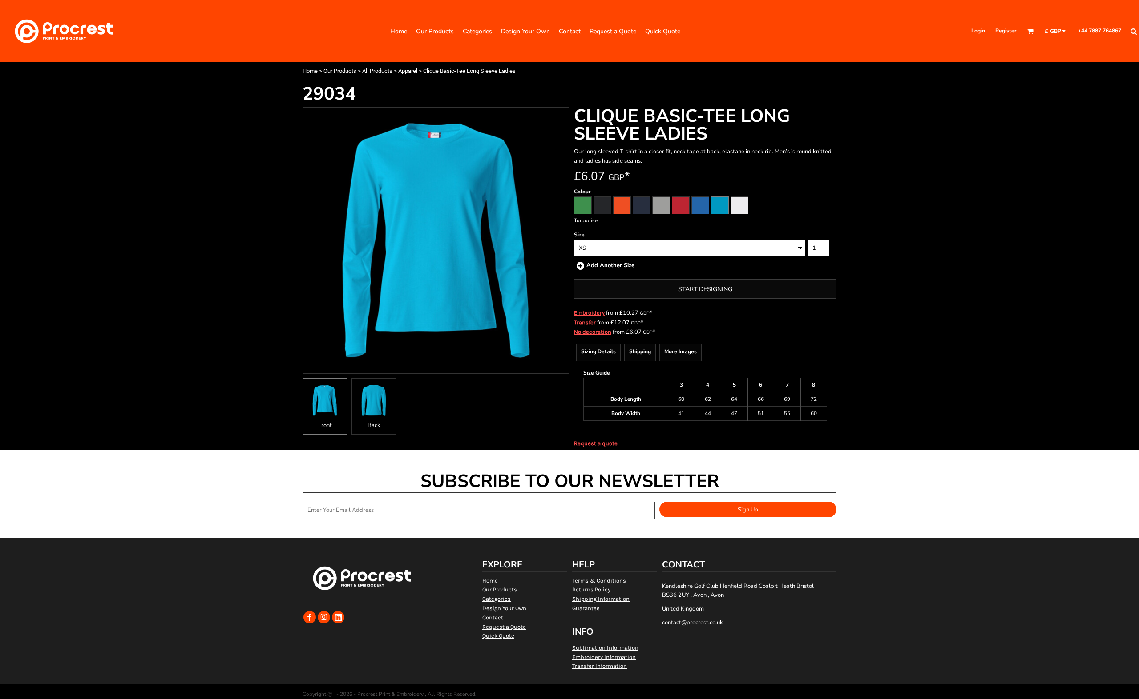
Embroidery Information (604, 657)
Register (1006, 30)
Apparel (407, 71)
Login (978, 30)
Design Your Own (504, 608)
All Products (377, 71)
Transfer (585, 322)
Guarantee (586, 608)
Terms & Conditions (599, 580)
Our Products (339, 71)
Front (325, 425)
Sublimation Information (605, 647)
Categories (496, 598)
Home (310, 71)
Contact (492, 617)
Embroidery (589, 312)
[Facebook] (309, 617)
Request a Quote (504, 626)
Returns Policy (591, 589)
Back (374, 425)
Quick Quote (498, 635)
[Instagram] (324, 617)
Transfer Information (599, 666)
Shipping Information (601, 598)
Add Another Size (610, 265)
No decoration (592, 331)
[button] (1030, 31)
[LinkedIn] (338, 617)
